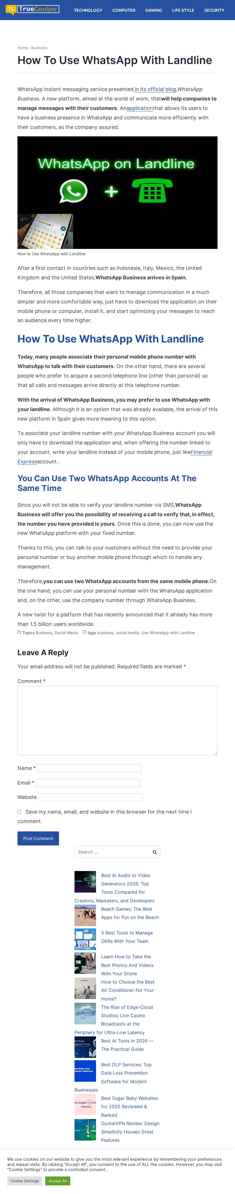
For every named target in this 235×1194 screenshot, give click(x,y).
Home (22, 47)
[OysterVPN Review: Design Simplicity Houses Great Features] (85, 1131)
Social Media (66, 632)
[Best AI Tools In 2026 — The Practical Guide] (85, 1048)
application (139, 108)
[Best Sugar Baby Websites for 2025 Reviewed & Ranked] (85, 1105)
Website (27, 797)
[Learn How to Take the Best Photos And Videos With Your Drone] (85, 964)
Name (26, 768)
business (105, 632)
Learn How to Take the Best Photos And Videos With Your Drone (127, 965)
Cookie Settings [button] (25, 1180)
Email (25, 783)
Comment (31, 681)
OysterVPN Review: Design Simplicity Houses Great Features (130, 1132)
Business (39, 47)
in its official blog (155, 89)
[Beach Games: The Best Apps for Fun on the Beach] (85, 916)
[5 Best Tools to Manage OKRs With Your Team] (85, 940)
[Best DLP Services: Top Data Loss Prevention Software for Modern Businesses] (85, 1072)
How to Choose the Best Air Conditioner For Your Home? (127, 990)
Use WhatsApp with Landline (168, 632)
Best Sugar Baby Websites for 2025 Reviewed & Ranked (129, 1106)
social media (127, 632)
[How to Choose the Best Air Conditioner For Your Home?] (85, 989)
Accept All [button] (58, 1180)
